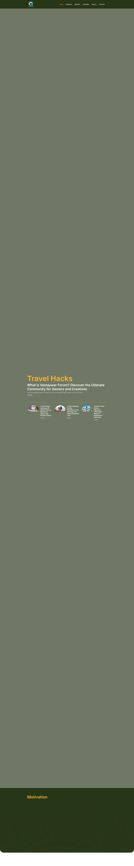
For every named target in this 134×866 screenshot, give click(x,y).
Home (61, 4)
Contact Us (102, 4)
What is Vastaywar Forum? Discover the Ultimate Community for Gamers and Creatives (66, 387)
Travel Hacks (69, 4)
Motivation (77, 4)
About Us (94, 4)
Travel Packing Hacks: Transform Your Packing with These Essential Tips (73, 410)
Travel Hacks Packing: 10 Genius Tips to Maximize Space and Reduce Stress (45, 410)
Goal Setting (86, 4)
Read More (29, 395)
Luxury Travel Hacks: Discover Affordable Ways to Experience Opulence (99, 411)
